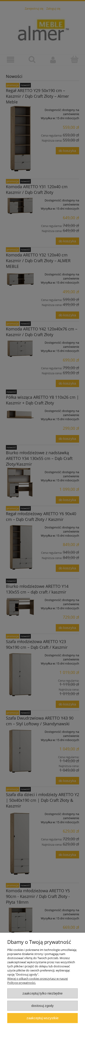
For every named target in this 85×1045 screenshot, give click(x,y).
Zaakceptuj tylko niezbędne (42, 993)
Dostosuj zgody (42, 1006)
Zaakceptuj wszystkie (42, 1018)
